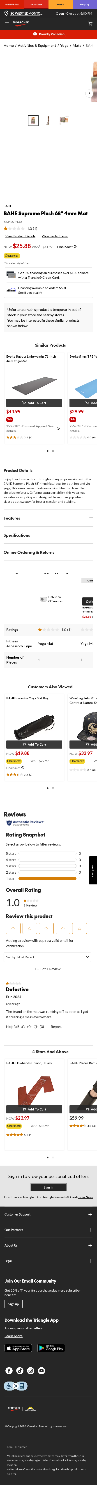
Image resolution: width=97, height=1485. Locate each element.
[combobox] (51, 957)
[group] (13, 418)
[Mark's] (60, 4)
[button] (34, 403)
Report (56, 1026)
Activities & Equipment (37, 45)
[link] (22, 228)
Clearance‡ (11, 255)
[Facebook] (9, 1370)
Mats (77, 45)
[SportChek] (36, 4)
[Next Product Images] (89, 94)
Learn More (14, 1336)
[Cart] (90, 23)
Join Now (85, 1197)
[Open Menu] (7, 24)
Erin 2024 (13, 996)
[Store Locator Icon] (6, 14)
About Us (11, 1245)
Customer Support (17, 1214)
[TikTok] (19, 1370)
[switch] (46, 599)
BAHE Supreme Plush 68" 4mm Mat (46, 213)
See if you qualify (30, 292)
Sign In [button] (48, 1187)
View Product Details (20, 236)
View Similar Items (55, 236)
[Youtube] (41, 1370)
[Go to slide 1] (33, 120)
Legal (8, 1261)
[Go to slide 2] (48, 120)
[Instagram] (30, 1370)
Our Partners (14, 1230)
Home (9, 45)
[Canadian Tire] (12, 4)
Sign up (13, 1304)
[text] (34, 437)
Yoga (64, 45)
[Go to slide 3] (63, 120)
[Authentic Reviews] (25, 823)
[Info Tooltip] (75, 247)
